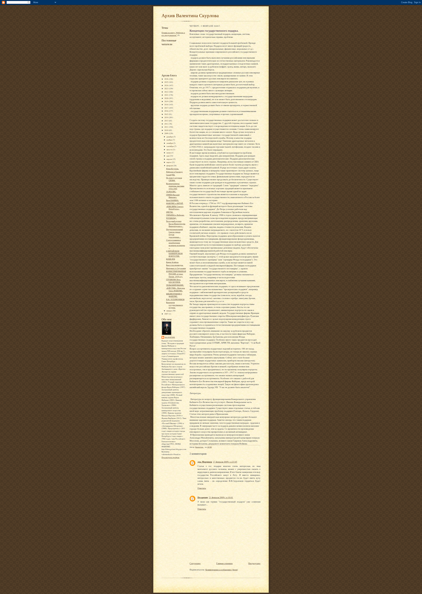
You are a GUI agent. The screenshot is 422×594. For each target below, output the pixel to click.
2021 (166, 95)
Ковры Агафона (172, 262)
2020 (166, 98)
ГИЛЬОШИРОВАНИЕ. (175, 285)
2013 (166, 120)
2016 (166, 111)
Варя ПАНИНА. (172, 200)
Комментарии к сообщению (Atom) (221, 569)
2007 (166, 314)
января (169, 310)
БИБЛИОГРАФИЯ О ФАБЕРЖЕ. (174, 295)
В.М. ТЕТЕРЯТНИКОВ (175, 299)
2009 (166, 133)
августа (169, 149)
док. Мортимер (204, 461)
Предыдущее (254, 563)
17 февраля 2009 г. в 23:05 (225, 461)
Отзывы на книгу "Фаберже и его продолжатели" (173, 33)
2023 (166, 88)
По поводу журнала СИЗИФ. (174, 179)
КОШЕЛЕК (170, 259)
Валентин (170, 337)
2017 (166, 108)
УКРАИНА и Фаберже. (175, 215)
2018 (166, 104)
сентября (170, 146)
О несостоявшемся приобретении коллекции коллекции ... (175, 244)
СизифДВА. (170, 174)
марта (169, 162)
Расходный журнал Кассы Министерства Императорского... (175, 223)
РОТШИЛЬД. (171, 218)
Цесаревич (202, 497)
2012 (166, 124)
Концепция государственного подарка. (174, 305)
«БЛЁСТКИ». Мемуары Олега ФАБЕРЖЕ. (175, 289)
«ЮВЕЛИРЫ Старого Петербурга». (174, 207)
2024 (166, 85)
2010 (166, 130)
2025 (166, 82)
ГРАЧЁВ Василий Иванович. (173, 196)
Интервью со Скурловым (176, 268)
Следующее (195, 563)
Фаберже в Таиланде (174, 172)
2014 (166, 117)
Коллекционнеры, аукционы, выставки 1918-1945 (175, 186)
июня (168, 152)
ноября (169, 140)
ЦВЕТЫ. (169, 212)
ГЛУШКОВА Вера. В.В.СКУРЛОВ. (173, 280)
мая (168, 156)
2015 (166, 114)
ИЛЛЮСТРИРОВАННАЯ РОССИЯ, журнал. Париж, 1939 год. (176, 274)
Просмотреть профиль (170, 457)
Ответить (201, 488)
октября (169, 143)
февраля (169, 165)
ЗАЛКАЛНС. (171, 191)
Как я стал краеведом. (174, 265)
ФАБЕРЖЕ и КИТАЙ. (174, 203)
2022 (166, 92)
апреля (169, 159)
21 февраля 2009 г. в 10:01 (221, 497)
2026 (166, 79)
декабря (169, 136)
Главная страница (224, 563)
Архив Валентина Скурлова (190, 15)
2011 (166, 127)
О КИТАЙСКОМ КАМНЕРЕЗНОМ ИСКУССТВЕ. (174, 253)
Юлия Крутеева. (172, 168)
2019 (166, 101)
